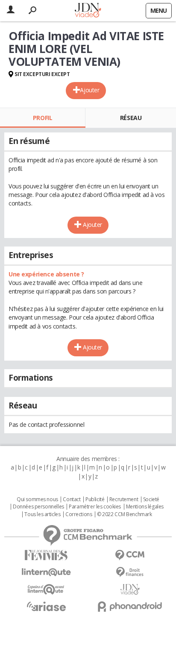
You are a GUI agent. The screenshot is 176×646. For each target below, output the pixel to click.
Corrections (78, 514)
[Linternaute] (46, 572)
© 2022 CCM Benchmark (124, 514)
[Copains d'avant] (46, 589)
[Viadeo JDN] (130, 589)
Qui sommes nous (37, 499)
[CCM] (130, 555)
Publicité (94, 499)
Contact (71, 499)
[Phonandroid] (130, 606)
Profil (42, 118)
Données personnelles (38, 507)
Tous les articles (42, 514)
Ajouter (89, 90)
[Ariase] (46, 606)
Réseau (130, 118)
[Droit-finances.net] (130, 572)
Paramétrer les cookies (95, 507)
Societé (151, 499)
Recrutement (123, 499)
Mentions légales (145, 507)
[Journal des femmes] (46, 555)
